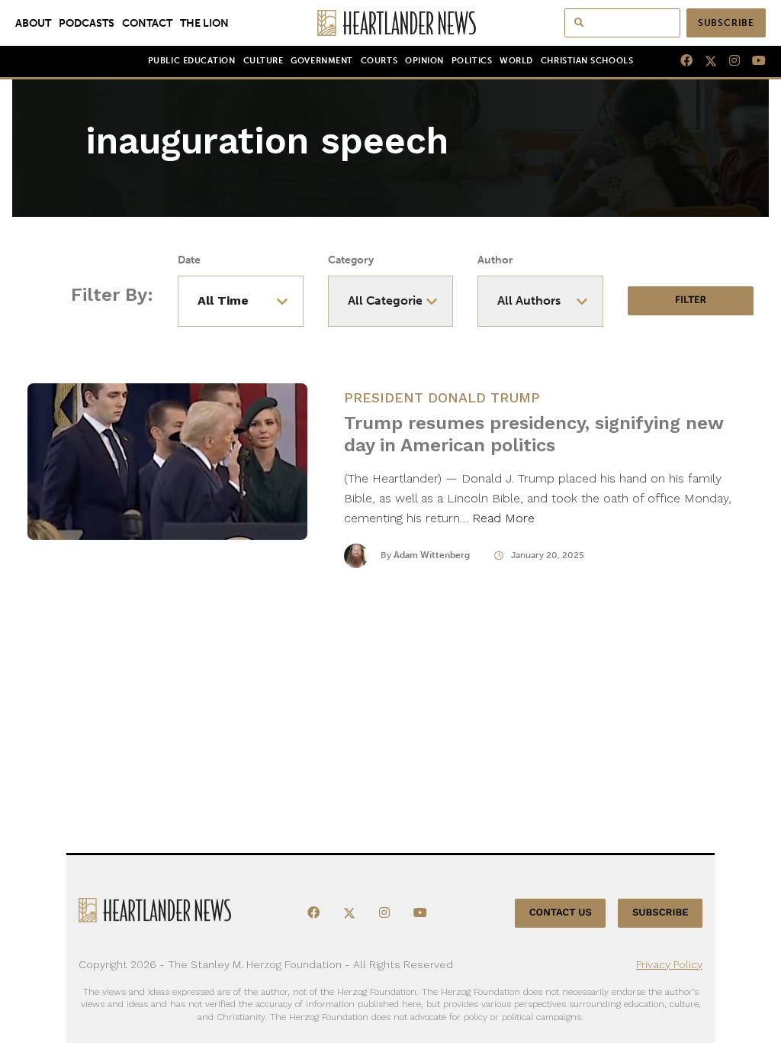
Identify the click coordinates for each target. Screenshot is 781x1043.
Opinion (424, 61)
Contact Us (560, 913)
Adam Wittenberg (432, 555)
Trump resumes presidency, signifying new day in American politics (533, 434)
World (516, 61)
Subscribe (726, 23)
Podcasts (86, 23)
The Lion (204, 23)
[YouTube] (753, 61)
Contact (147, 23)
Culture (263, 61)
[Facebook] (680, 61)
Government (321, 61)
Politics (472, 61)
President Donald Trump (442, 397)
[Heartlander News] (391, 23)
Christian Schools (587, 61)
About (33, 23)
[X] (705, 61)
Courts (379, 61)
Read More (503, 518)
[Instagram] (728, 61)
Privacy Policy (669, 964)
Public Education (192, 61)
